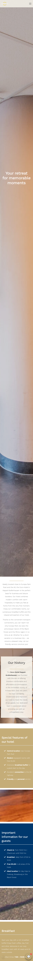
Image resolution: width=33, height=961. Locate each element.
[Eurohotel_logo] (5, 4)
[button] (30, 4)
